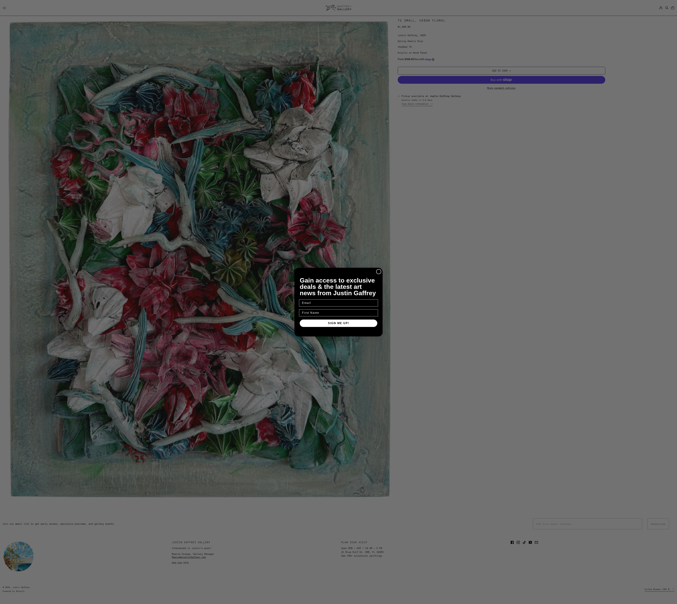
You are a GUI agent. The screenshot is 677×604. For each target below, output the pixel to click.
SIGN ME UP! (338, 323)
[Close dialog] (379, 271)
